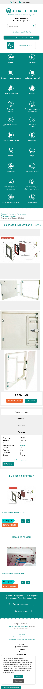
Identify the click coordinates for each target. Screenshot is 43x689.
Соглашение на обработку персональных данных (21, 639)
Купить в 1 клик (14, 401)
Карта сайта (21, 634)
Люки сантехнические (8, 216)
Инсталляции (21, 214)
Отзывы (22, 652)
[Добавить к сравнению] (23, 521)
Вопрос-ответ (21, 654)
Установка (21, 649)
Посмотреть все (22, 460)
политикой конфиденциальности (18, 666)
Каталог (12, 214)
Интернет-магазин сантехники (18, 626)
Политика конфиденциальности (21, 636)
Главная (4, 214)
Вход (14, 2)
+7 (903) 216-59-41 (21, 32)
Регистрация (26, 2)
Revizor (22, 445)
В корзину (30, 401)
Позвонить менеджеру (21, 604)
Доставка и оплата (21, 647)
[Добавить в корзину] (28, 521)
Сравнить (8, 464)
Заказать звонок (21, 611)
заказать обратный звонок (22, 38)
